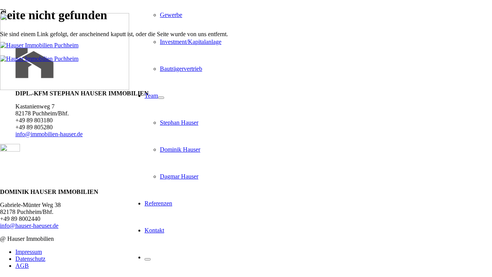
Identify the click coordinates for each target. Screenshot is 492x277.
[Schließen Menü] (148, 259)
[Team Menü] (161, 98)
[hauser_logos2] (64, 88)
